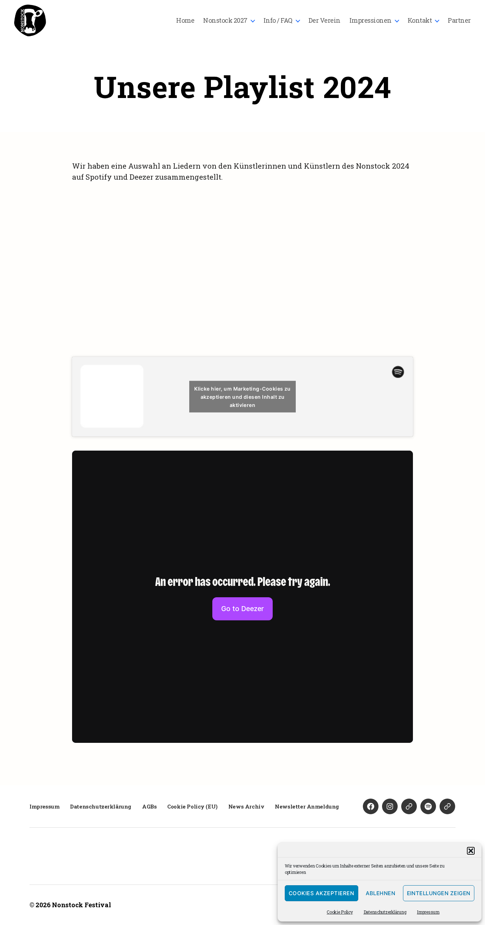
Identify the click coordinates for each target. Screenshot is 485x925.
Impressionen (370, 21)
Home (185, 21)
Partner (459, 21)
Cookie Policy (340, 912)
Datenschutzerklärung (385, 912)
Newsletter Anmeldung (307, 806)
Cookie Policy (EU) (192, 806)
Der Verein (324, 21)
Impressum (428, 912)
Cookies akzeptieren (321, 893)
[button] (470, 850)
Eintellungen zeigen (439, 893)
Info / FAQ (278, 21)
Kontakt (420, 21)
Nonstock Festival (81, 904)
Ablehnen (381, 893)
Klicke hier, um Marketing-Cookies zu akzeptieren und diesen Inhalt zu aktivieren (242, 397)
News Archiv (246, 806)
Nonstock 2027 (225, 21)
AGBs (149, 806)
